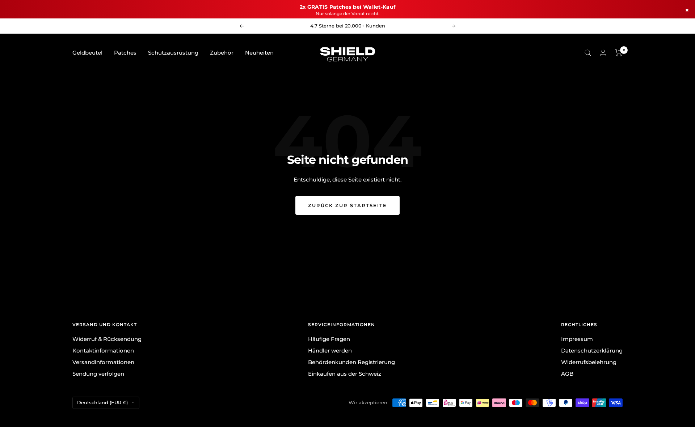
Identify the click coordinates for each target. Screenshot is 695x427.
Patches (125, 52)
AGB (567, 373)
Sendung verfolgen (98, 373)
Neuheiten (259, 52)
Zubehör (221, 52)
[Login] (603, 53)
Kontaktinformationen (103, 350)
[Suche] (588, 53)
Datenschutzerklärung (592, 350)
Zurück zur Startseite (347, 205)
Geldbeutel (87, 52)
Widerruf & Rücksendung (107, 339)
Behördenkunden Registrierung (351, 362)
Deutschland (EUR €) (102, 402)
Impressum (577, 339)
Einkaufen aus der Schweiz (344, 373)
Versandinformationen (103, 362)
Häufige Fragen (329, 339)
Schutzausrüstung (173, 52)
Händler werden (330, 350)
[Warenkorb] (619, 52)
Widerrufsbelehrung (588, 362)
